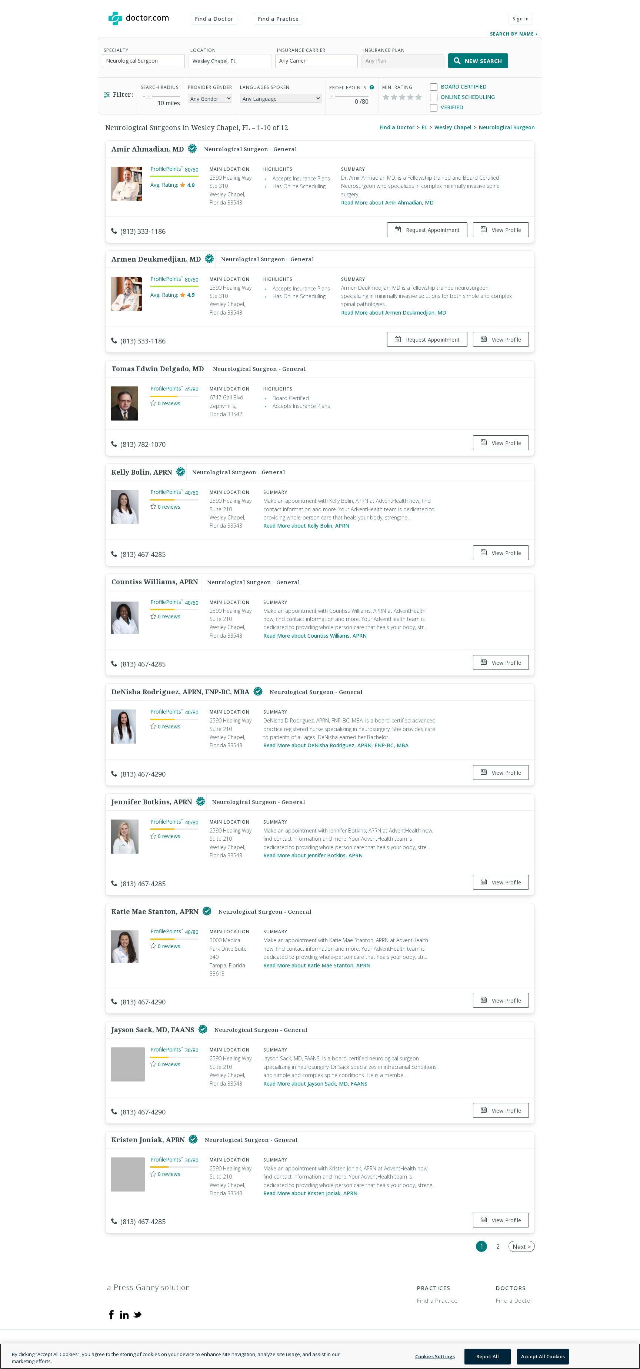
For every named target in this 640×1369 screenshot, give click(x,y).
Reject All (487, 1356)
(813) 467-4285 (143, 554)
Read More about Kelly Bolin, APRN (306, 525)
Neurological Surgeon (507, 127)
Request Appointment (432, 229)
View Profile (505, 229)
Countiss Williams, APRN (154, 581)
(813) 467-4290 (143, 774)
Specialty (116, 50)
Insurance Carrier (301, 50)
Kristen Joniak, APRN (149, 1139)
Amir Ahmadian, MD (148, 148)
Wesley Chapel (452, 127)
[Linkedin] (124, 1314)
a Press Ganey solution (148, 1287)
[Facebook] (111, 1314)
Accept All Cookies (543, 1356)
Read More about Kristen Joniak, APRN (310, 1193)
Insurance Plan (384, 50)
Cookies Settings (435, 1356)
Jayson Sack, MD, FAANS (153, 1029)
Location (203, 50)
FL (424, 127)
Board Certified (463, 86)
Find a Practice (278, 18)
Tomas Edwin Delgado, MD (157, 368)
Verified (451, 107)
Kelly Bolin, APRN (142, 472)
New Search (483, 60)
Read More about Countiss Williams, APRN (315, 635)
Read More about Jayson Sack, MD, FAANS (315, 1083)
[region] (320, 1356)
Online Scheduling (467, 96)
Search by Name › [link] (513, 34)
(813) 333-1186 (143, 231)
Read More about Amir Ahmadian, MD (387, 202)
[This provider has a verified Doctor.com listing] (192, 148)
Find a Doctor (214, 18)
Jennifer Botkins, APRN (152, 801)
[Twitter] (137, 1314)
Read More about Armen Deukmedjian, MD (393, 312)
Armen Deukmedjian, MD (157, 259)
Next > (522, 1247)
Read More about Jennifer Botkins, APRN (313, 855)
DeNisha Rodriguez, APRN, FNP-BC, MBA (181, 691)
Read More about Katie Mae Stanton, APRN (316, 965)
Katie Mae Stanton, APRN (155, 911)
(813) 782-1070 (143, 444)
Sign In (521, 19)
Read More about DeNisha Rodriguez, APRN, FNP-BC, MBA (336, 745)
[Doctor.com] (138, 18)
